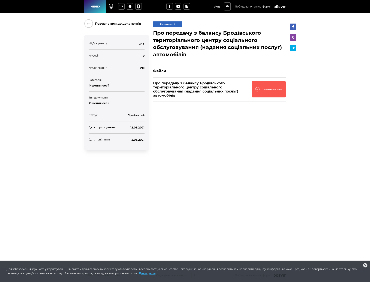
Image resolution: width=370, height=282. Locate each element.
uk (121, 6)
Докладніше (147, 273)
